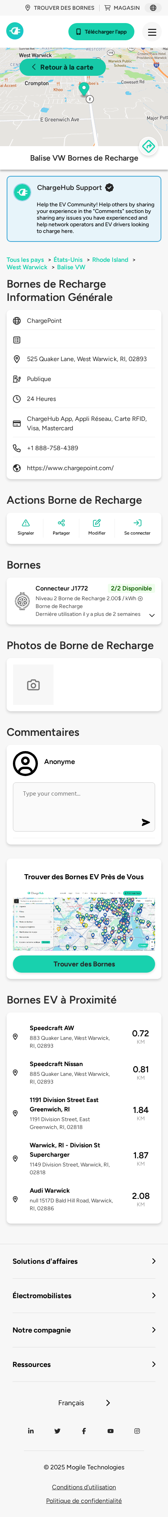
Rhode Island (110, 259)
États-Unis (68, 259)
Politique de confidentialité (84, 1500)
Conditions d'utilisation (84, 1487)
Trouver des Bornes (84, 964)
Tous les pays (25, 259)
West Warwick (27, 267)
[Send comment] (146, 822)
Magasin (127, 8)
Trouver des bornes (64, 8)
